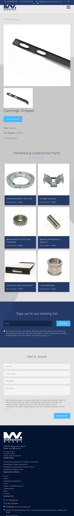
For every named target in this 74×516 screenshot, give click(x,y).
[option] (18, 98)
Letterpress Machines (12, 481)
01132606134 (12, 1)
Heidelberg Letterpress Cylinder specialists (21, 462)
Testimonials (9, 488)
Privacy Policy (9, 452)
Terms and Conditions (13, 456)
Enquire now (13, 119)
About (6, 478)
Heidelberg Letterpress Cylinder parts (19, 467)
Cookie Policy (9, 454)
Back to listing (12, 19)
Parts (6, 483)
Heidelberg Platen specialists (15, 464)
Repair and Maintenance (13, 486)
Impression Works (18, 446)
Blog (5, 491)
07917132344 (28, 1)
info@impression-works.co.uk (50, 1)
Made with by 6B (12, 448)
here (49, 335)
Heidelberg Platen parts (13, 469)
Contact (7, 493)
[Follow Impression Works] (65, 1)
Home (6, 476)
